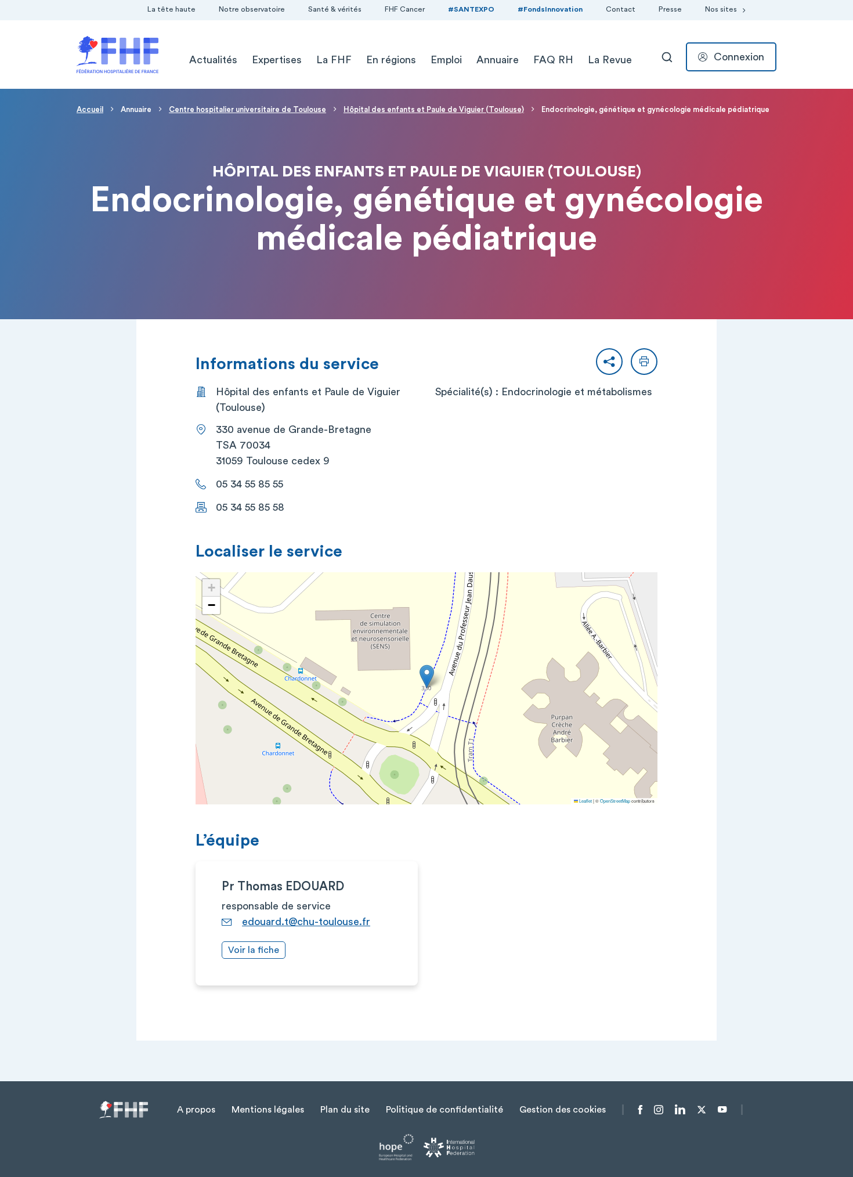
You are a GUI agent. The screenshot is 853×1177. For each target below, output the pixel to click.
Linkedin (680, 1109)
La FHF (334, 60)
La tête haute (171, 9)
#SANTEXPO (471, 9)
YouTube (722, 1109)
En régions (391, 60)
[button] (609, 361)
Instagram (658, 1109)
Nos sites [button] (721, 9)
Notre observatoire (252, 9)
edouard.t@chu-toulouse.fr (306, 921)
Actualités (213, 60)
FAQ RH (553, 60)
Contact (620, 9)
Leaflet (585, 800)
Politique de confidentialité (444, 1109)
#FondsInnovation (550, 9)
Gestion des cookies (562, 1109)
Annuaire (497, 60)
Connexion (739, 57)
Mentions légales (268, 1109)
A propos (196, 1109)
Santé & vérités (335, 9)
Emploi (446, 60)
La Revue (610, 60)
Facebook (640, 1109)
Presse (670, 9)
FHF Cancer (405, 9)
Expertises (277, 60)
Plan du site (345, 1109)
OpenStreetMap (615, 800)
